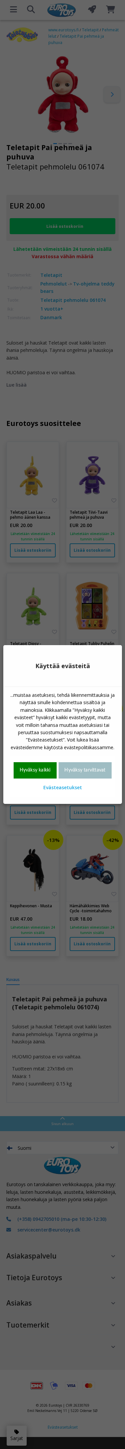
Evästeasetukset (62, 787)
